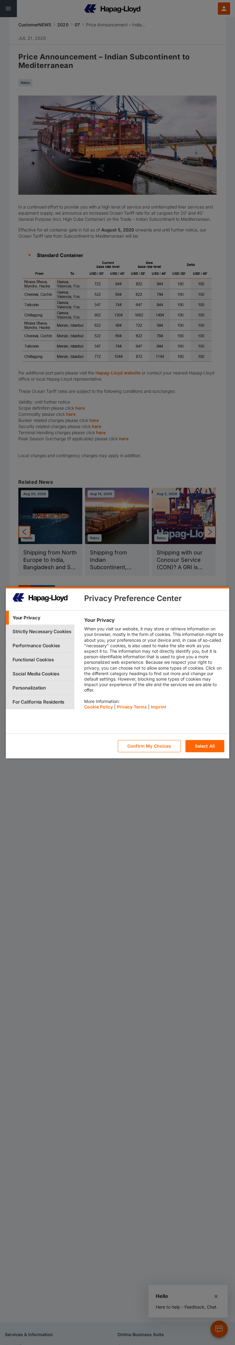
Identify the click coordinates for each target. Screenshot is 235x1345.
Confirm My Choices (149, 746)
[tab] (40, 618)
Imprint (158, 706)
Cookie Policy (98, 706)
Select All (205, 746)
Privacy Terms (132, 706)
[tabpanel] (154, 665)
